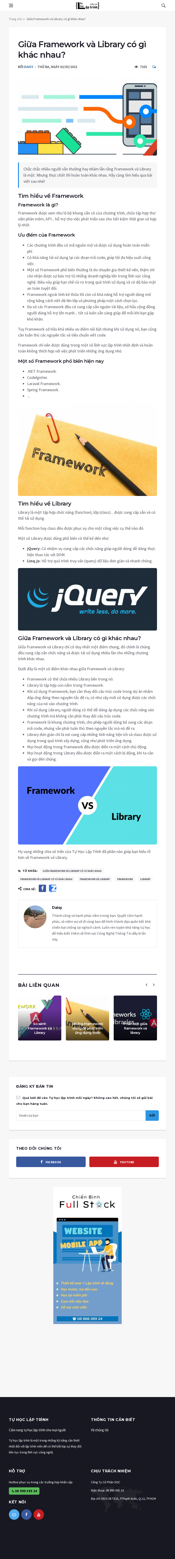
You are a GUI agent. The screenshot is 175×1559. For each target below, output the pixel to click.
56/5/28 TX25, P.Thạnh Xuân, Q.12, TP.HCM (128, 1498)
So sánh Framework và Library (39, 1028)
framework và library (95, 879)
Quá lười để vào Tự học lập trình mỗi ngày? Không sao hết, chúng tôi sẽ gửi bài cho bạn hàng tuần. (84, 1100)
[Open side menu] (11, 5)
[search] (163, 5)
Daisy (28, 66)
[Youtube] (38, 1514)
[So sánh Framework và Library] (39, 1018)
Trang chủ (15, 19)
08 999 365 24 (25, 1491)
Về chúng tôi (99, 1430)
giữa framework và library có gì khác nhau (72, 871)
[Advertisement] (87, 1365)
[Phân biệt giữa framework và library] (135, 1018)
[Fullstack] (87, 1255)
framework (125, 879)
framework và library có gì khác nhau (46, 879)
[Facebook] (26, 1514)
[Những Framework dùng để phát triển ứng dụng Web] (87, 1018)
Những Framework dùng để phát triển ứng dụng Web (87, 1028)
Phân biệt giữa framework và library (135, 1028)
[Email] (14, 1514)
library (145, 879)
